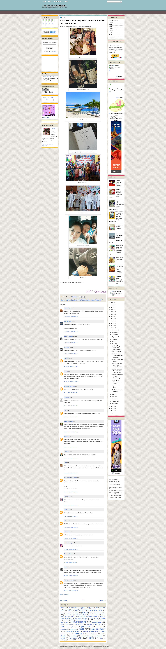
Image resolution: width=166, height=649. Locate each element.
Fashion (111, 28)
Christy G (67, 496)
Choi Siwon (74, 609)
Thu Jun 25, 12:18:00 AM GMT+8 (71, 392)
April (113, 396)
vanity (101, 638)
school (63, 638)
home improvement (72, 631)
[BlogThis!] (81, 297)
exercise (89, 624)
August (114, 339)
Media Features (57, 1)
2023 (112, 309)
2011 (112, 413)
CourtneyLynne (68, 554)
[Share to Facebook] (84, 297)
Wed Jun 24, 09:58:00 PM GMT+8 (71, 366)
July (113, 341)
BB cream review (73, 607)
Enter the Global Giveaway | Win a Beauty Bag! (119, 280)
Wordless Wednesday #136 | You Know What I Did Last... (117, 370)
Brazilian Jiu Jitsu (100, 607)
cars (73, 299)
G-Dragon (70, 610)
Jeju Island (69, 613)
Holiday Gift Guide (80, 610)
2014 (112, 406)
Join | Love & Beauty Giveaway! (119, 226)
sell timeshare (116, 494)
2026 (112, 302)
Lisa (65, 410)
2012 (112, 410)
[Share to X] (83, 297)
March (113, 399)
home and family (91, 299)
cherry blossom (69, 624)
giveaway (85, 626)
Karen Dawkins (68, 421)
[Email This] (79, 297)
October (114, 334)
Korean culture (81, 615)
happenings (64, 629)
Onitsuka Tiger (81, 616)
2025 (112, 305)
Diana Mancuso (68, 336)
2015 (112, 328)
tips (80, 638)
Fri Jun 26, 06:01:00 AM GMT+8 (70, 549)
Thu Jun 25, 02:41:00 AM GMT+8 (71, 446)
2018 (112, 321)
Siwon (85, 618)
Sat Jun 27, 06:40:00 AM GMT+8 (71, 590)
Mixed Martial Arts (70, 616)
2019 (112, 318)
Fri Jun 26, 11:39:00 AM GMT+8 (70, 562)
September (114, 337)
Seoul (101, 616)
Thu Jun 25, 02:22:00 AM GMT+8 (71, 416)
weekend (71, 640)
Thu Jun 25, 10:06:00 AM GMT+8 (71, 492)
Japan (62, 613)
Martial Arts (112, 37)
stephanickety (68, 543)
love (70, 634)
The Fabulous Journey (70, 477)
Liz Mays (66, 451)
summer (75, 300)
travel (83, 300)
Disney (100, 609)
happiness (73, 629)
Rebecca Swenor (69, 580)
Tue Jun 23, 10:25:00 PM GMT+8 (71, 342)
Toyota (79, 300)
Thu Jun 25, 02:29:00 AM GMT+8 (71, 431)
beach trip (68, 299)
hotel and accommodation (90, 631)
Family (110, 35)
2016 (112, 325)
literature (63, 300)
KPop (76, 613)
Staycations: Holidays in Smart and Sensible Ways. (117, 376)
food (83, 299)
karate (98, 299)
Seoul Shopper (78, 618)
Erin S (66, 520)
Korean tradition (94, 615)
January (114, 403)
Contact (66, 1)
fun (86, 299)
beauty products (79, 622)
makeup (78, 634)
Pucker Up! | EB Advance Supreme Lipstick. (117, 382)
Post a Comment (64, 594)
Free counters (45, 117)
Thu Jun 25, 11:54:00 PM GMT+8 (71, 527)
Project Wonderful (92, 616)
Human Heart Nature (95, 610)
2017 (112, 323)
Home (44, 1)
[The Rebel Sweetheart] (49, 77)
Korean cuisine (68, 615)
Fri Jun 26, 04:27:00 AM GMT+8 (70, 538)
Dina (65, 462)
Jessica (66, 436)
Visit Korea (66, 620)
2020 (112, 316)
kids (101, 299)
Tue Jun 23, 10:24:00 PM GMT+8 (71, 331)
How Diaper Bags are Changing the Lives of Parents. (117, 355)
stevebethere (67, 321)
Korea (85, 613)
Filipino (62, 610)
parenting (74, 636)
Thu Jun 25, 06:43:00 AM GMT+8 (71, 473)
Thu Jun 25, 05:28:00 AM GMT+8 (71, 458)
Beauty (111, 22)
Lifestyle (111, 30)
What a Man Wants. (117, 351)
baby (96, 620)
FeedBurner (53, 51)
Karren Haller (68, 308)
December (114, 330)
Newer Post (63, 600)
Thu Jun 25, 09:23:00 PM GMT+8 (71, 516)
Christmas (84, 609)
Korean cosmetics (99, 613)
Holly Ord (66, 397)
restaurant (98, 636)
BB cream (63, 607)
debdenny (67, 532)
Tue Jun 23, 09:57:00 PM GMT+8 (71, 316)
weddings (63, 640)
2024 (112, 307)
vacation (88, 300)
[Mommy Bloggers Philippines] (117, 112)
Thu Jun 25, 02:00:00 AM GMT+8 (71, 405)
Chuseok (94, 609)
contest (78, 624)
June (113, 343)
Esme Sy (66, 509)
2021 (112, 314)
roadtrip (71, 300)
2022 (112, 312)
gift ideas (74, 627)
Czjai (53, 128)
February (114, 401)
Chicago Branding (90, 646)
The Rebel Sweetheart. (54, 5)
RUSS (66, 371)
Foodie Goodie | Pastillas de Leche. (119, 259)
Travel (110, 24)
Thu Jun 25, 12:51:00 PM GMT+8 (71, 505)
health (81, 629)
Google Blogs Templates (103, 646)
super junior (72, 638)
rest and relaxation (86, 636)
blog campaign (96, 622)
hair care (99, 627)
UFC (97, 618)
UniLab (103, 618)
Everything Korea (113, 20)
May (113, 394)
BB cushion (82, 607)
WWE (72, 620)
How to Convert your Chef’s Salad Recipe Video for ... (117, 365)
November (114, 332)
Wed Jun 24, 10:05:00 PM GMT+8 (71, 381)
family (80, 299)
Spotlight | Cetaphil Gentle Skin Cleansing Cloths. (117, 347)
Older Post (102, 600)
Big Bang (90, 607)
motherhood (93, 634)
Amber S (66, 358)
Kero (65, 567)
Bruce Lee (66, 609)
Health (110, 33)
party (67, 300)
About (49, 1)
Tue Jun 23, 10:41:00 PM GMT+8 (71, 353)
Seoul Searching (66, 618)
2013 (112, 408)
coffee (76, 299)
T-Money (92, 618)
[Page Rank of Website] (49, 97)
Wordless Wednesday (95, 300)
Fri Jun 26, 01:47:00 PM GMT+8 (71, 575)
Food (110, 26)
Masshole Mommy (69, 386)
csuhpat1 (66, 347)
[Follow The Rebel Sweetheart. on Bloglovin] (49, 33)
